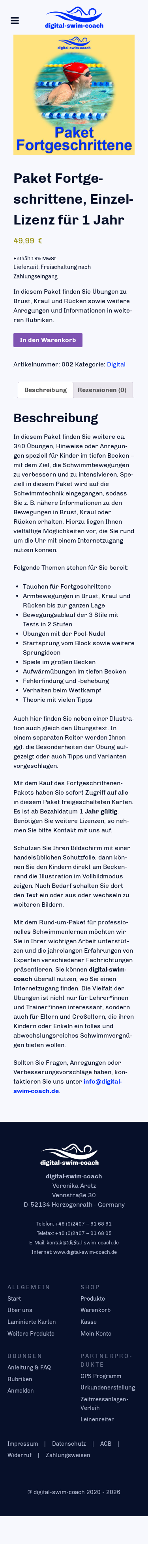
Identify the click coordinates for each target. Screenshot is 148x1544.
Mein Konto (96, 1333)
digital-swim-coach (60, 1492)
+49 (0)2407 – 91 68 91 (83, 1224)
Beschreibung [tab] (45, 390)
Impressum (22, 1443)
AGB (105, 1443)
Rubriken (19, 1379)
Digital (116, 364)
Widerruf (19, 1455)
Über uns (19, 1310)
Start (14, 1298)
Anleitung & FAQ (29, 1367)
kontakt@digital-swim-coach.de (83, 1243)
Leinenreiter (97, 1419)
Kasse (89, 1321)
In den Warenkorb (48, 340)
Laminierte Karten (31, 1321)
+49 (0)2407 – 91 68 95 (83, 1233)
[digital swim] (74, 17)
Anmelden (20, 1390)
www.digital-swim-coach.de (85, 1252)
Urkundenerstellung (108, 1387)
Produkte (93, 1298)
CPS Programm (101, 1376)
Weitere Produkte (30, 1333)
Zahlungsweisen (68, 1455)
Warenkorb (96, 1310)
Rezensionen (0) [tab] (102, 390)
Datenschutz (69, 1443)
